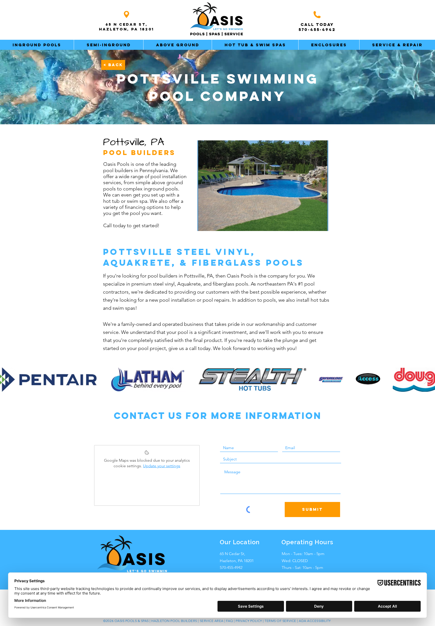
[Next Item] (426, 379)
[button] (37, 45)
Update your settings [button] (161, 465)
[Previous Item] (9, 379)
